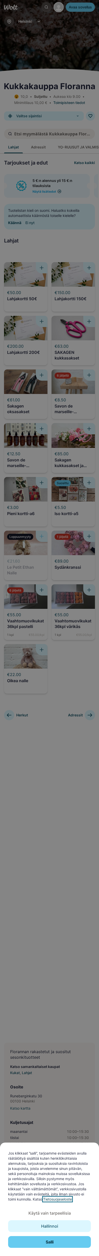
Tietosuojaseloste (57, 1199)
